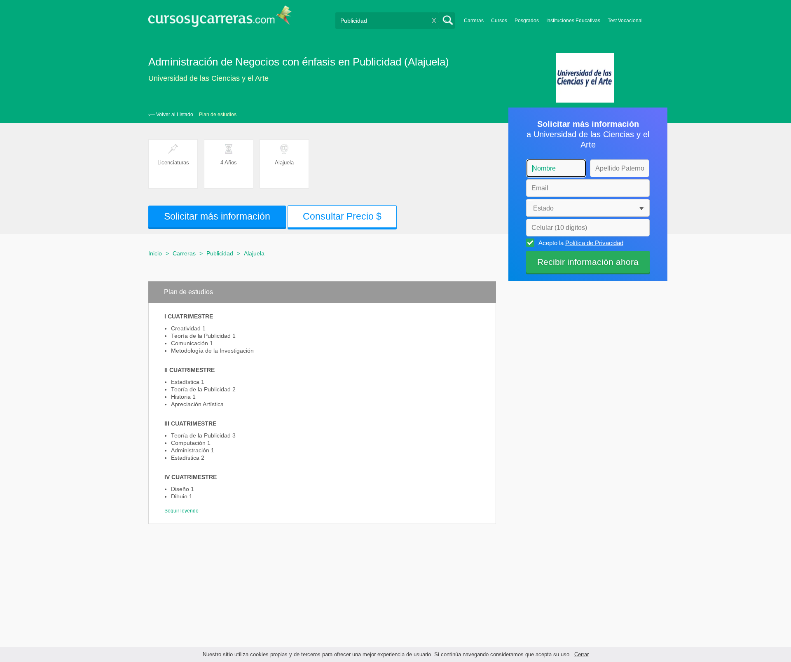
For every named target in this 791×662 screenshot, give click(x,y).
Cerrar (581, 654)
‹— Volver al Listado (170, 114)
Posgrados (527, 20)
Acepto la (580, 242)
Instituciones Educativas (573, 20)
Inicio (155, 253)
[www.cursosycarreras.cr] (220, 18)
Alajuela (254, 253)
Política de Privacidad (594, 242)
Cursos (499, 20)
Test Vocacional (625, 20)
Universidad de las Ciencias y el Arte (208, 78)
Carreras (474, 20)
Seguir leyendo (181, 511)
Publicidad (219, 253)
